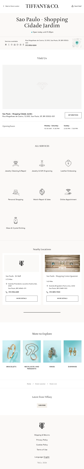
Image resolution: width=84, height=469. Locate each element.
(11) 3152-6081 (14, 292)
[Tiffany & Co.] (42, 425)
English (46, 457)
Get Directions (73, 115)
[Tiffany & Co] (42, 6)
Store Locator (40, 384)
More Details (21, 298)
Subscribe (42, 405)
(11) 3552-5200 (30, 45)
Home (29, 384)
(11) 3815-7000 (54, 292)
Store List (53, 384)
